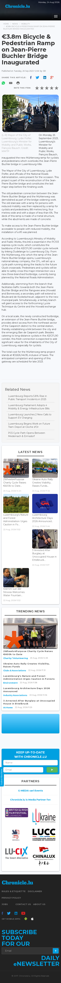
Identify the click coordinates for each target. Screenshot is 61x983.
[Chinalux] (44, 856)
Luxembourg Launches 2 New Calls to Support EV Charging (29, 416)
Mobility (25, 24)
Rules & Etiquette (14, 891)
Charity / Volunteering (15, 658)
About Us (39, 904)
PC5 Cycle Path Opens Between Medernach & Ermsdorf (26, 434)
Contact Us (23, 904)
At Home (8, 707)
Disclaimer (35, 891)
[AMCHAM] (16, 834)
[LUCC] (44, 834)
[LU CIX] (16, 853)
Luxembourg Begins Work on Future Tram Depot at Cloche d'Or (29, 425)
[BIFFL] (16, 812)
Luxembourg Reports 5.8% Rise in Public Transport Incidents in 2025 (27, 398)
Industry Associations (15, 695)
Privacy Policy (11, 897)
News (15, 24)
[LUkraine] (44, 816)
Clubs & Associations (14, 670)
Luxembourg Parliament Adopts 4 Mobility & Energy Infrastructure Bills (28, 407)
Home (6, 24)
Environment (10, 683)
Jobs (5, 904)
